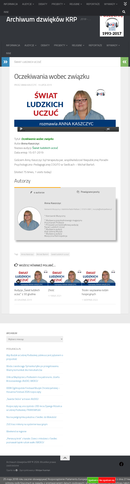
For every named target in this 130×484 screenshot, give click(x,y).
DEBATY (43, 4)
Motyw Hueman (43, 470)
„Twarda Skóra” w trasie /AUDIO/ (22, 399)
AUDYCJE (27, 4)
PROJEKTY (57, 4)
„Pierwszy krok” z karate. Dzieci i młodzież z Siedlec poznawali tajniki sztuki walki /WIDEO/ (31, 440)
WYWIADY (109, 4)
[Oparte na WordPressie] (17, 470)
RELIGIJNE (75, 4)
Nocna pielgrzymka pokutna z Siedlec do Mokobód (31, 417)
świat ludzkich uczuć (60, 254)
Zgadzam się (94, 480)
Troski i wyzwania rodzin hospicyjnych (95, 292)
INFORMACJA (11, 4)
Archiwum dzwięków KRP (41, 19)
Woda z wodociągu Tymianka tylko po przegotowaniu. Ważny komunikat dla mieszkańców (32, 368)
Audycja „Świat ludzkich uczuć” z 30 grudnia (27, 292)
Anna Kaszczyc (27, 254)
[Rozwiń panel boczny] (6, 62)
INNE (6, 12)
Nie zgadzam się (106, 480)
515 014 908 (86, 209)
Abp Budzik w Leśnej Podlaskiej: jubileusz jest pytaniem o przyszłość (34, 357)
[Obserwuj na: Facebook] (121, 464)
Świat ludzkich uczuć (27, 62)
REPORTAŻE (93, 4)
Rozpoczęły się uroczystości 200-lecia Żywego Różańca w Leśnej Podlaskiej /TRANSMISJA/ (34, 408)
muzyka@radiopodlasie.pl (102, 209)
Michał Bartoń (42, 254)
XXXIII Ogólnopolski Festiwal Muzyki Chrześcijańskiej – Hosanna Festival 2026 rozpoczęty (33, 390)
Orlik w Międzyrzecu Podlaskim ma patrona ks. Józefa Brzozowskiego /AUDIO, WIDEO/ (32, 379)
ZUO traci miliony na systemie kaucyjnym (27, 424)
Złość (51, 290)
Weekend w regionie (16, 431)
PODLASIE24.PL (13, 348)
